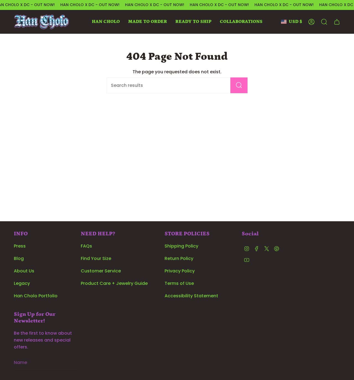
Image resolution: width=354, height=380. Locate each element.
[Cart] (336, 22)
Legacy (22, 283)
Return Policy (179, 258)
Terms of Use (179, 283)
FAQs (86, 246)
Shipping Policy (181, 246)
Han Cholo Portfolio (36, 296)
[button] (106, 22)
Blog (19, 258)
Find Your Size (96, 258)
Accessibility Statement (191, 296)
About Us (24, 271)
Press (20, 246)
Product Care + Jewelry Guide (114, 283)
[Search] (239, 85)
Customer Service (101, 271)
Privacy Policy (180, 271)
